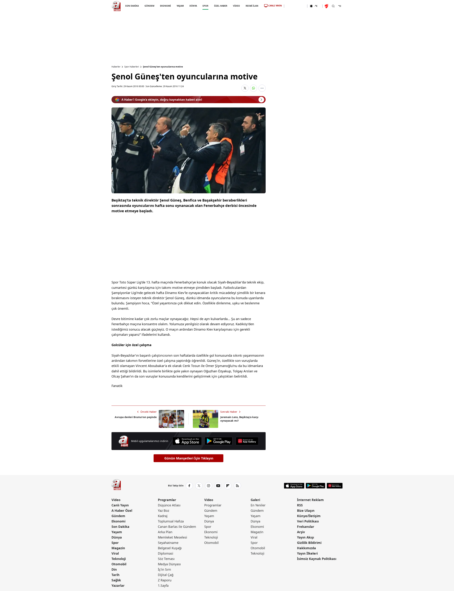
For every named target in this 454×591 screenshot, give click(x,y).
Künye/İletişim (309, 516)
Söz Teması (166, 559)
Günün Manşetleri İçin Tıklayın (188, 458)
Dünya (116, 537)
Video (115, 500)
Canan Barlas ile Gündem (177, 526)
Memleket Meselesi (172, 537)
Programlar (167, 500)
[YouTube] (218, 485)
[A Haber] (116, 6)
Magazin (118, 548)
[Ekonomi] (295, 6)
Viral (115, 553)
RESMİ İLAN (252, 5)
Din (114, 569)
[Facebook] (189, 485)
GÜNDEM (149, 5)
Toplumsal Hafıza (171, 521)
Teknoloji (118, 559)
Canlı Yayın (120, 505)
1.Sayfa (163, 585)
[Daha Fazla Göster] (262, 88)
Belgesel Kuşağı (170, 548)
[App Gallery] (246, 441)
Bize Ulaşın (305, 510)
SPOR (205, 5)
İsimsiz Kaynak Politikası (316, 559)
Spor (115, 542)
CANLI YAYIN (275, 5)
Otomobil (118, 564)
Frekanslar (305, 526)
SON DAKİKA (132, 5)
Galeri (255, 500)
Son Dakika (120, 526)
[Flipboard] (227, 485)
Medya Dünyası (169, 564)
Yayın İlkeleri (307, 553)
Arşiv (301, 532)
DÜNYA (193, 5)
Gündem (118, 516)
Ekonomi (118, 521)
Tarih (115, 575)
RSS (300, 505)
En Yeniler (258, 505)
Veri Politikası (308, 521)
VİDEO (236, 5)
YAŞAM (180, 5)
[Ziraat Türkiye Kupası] (327, 6)
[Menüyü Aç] (340, 6)
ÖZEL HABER (220, 5)
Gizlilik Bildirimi (309, 542)
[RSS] (237, 485)
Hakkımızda (306, 548)
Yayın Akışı (305, 537)
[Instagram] (208, 485)
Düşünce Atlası (169, 505)
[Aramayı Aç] (333, 6)
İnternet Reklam (310, 500)
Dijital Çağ (165, 575)
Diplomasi (165, 553)
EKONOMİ (165, 5)
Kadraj (163, 516)
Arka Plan (165, 532)
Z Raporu (164, 580)
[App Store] (187, 441)
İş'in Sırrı (164, 569)
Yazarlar (118, 585)
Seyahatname (168, 542)
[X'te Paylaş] (244, 88)
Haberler (115, 66)
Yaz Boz (163, 510)
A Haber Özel (121, 510)
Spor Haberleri (131, 66)
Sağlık (116, 580)
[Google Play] (219, 441)
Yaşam (116, 532)
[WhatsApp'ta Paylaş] (253, 88)
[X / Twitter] (198, 485)
